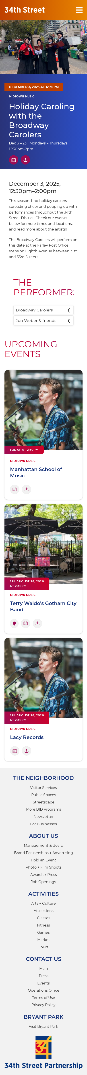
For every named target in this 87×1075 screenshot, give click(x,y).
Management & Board (43, 845)
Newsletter (44, 817)
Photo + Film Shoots (44, 867)
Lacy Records (27, 737)
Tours (43, 947)
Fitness (43, 925)
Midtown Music (22, 96)
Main (43, 968)
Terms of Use (43, 998)
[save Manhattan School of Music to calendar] (14, 489)
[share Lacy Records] (26, 751)
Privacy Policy (43, 1005)
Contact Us (43, 959)
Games (43, 932)
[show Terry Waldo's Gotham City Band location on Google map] (14, 623)
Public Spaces (43, 795)
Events (43, 983)
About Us (43, 836)
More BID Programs (43, 809)
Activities (43, 894)
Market (43, 940)
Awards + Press (43, 875)
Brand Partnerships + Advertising (43, 853)
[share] (25, 160)
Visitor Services (43, 788)
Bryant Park (44, 1017)
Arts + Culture (43, 903)
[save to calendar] (13, 160)
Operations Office (43, 990)
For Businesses (43, 824)
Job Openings (43, 882)
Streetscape (43, 802)
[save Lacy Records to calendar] (14, 751)
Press (43, 976)
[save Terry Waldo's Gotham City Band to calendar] (25, 623)
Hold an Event (43, 860)
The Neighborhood (43, 778)
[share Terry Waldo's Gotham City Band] (37, 623)
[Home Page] (24, 10)
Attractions (44, 911)
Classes (43, 918)
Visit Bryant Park (43, 1026)
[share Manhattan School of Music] (26, 489)
